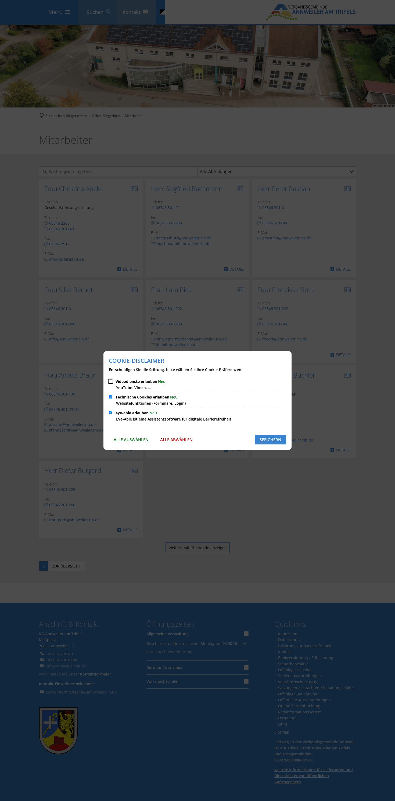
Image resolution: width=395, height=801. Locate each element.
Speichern (270, 439)
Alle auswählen (131, 439)
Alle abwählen (176, 439)
